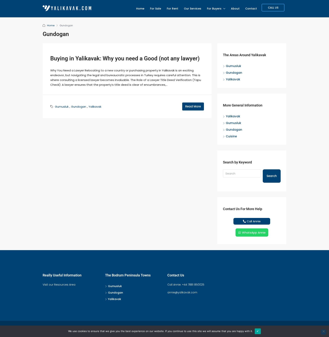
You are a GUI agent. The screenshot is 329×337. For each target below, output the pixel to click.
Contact (251, 8)
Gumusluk (62, 107)
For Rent (172, 8)
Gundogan (78, 107)
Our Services (192, 8)
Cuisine (231, 136)
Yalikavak (95, 107)
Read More (193, 106)
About (235, 8)
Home (140, 8)
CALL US (273, 7)
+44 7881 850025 (193, 285)
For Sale (155, 8)
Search (272, 176)
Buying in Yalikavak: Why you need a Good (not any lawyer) (125, 58)
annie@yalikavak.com (182, 292)
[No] (323, 332)
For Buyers (214, 8)
